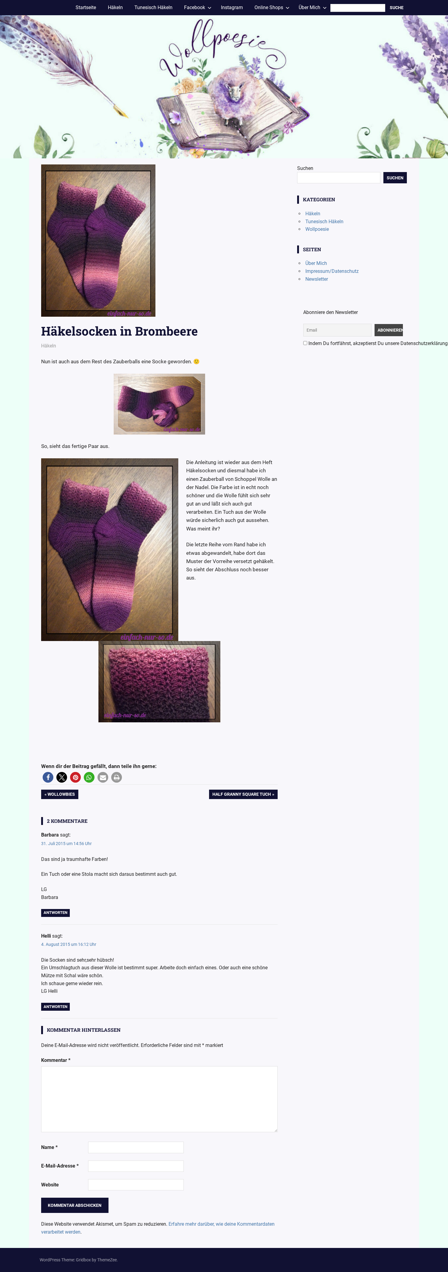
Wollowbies (61, 795)
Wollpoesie (317, 229)
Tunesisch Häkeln (153, 7)
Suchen (305, 168)
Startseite (86, 7)
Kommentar (55, 1060)
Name (49, 1147)
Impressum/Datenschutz (332, 271)
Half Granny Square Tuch (241, 795)
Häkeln (115, 7)
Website (50, 1185)
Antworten (55, 912)
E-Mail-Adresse (60, 1166)
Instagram (232, 7)
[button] (48, 777)
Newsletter (316, 279)
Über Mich (316, 263)
